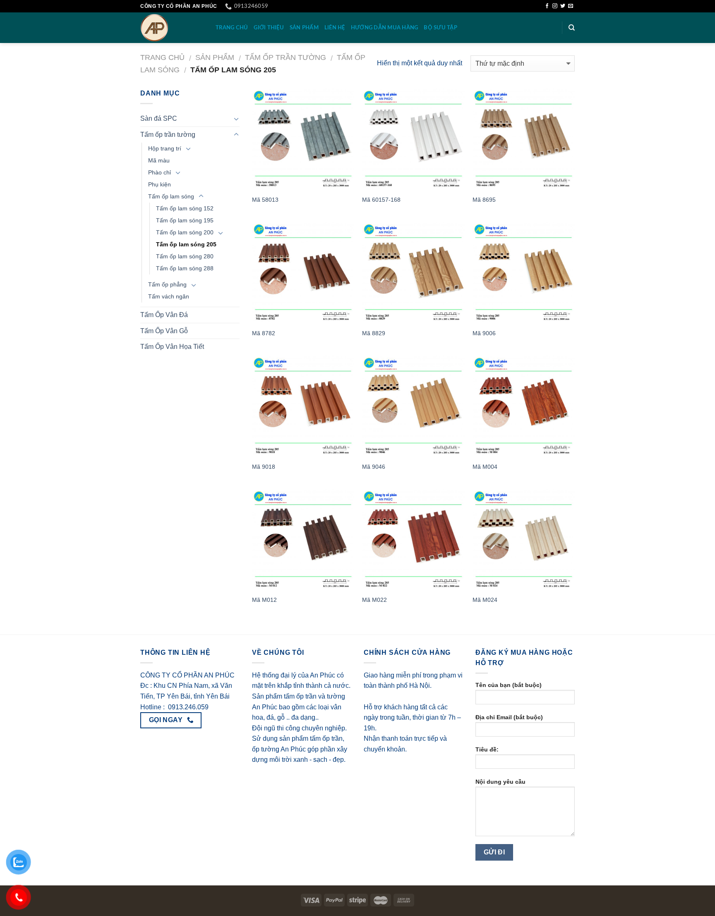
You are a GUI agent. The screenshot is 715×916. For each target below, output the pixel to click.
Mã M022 (374, 599)
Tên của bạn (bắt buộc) (508, 685)
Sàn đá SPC (158, 118)
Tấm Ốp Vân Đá (164, 314)
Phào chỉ (159, 172)
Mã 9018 (263, 466)
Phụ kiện (159, 184)
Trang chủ (162, 57)
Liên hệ (334, 27)
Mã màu (159, 160)
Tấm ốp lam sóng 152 (185, 208)
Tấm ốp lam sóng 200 (185, 232)
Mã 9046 (373, 466)
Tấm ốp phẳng (167, 284)
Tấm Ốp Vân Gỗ (164, 330)
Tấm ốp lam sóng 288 (185, 268)
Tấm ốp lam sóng (171, 196)
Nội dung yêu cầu (500, 781)
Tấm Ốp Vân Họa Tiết (172, 346)
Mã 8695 (484, 199)
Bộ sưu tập (440, 27)
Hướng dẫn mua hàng (384, 27)
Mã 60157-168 (381, 199)
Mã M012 (264, 599)
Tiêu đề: (487, 749)
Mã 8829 (373, 333)
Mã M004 (485, 466)
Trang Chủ (232, 27)
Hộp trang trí (164, 148)
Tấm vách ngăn (168, 296)
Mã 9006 (484, 333)
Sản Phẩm (304, 27)
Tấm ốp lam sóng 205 (186, 244)
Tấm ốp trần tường (285, 57)
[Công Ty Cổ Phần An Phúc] (171, 27)
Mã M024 (485, 599)
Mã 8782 (263, 333)
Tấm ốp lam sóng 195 (185, 220)
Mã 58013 (265, 199)
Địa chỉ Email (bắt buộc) (509, 717)
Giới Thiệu (269, 27)
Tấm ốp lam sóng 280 (185, 256)
